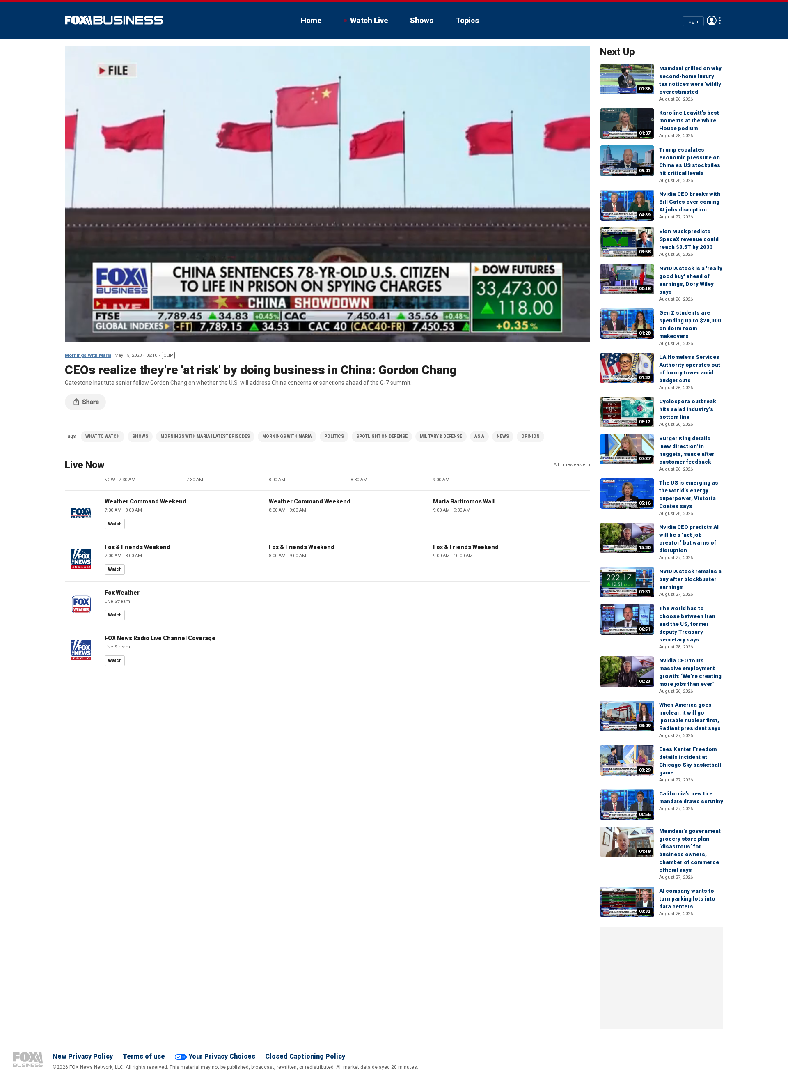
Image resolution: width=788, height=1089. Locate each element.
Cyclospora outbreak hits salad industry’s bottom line (687, 409)
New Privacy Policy (83, 1056)
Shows (421, 20)
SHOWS (140, 436)
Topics (467, 20)
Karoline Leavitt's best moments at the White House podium (689, 120)
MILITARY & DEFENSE (441, 436)
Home (311, 20)
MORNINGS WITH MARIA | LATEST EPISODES (205, 436)
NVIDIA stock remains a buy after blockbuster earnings (690, 579)
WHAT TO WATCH (102, 436)
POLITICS (334, 436)
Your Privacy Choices (221, 1056)
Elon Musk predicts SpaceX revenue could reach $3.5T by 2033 (689, 239)
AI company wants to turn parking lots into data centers (687, 899)
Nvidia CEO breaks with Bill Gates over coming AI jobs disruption (689, 202)
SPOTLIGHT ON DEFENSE (382, 436)
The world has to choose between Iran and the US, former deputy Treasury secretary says (687, 624)
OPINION (530, 436)
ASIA (479, 436)
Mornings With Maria (88, 355)
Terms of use (144, 1056)
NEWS (503, 436)
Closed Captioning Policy (305, 1056)
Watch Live (369, 20)
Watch (115, 523)
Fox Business (114, 20)
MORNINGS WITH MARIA (287, 436)
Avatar (712, 20)
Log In (693, 21)
